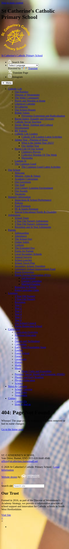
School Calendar (23, 389)
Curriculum (14, 329)
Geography (21, 359)
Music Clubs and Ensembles (36, 371)
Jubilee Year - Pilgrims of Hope (31, 139)
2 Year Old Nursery (25, 296)
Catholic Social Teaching (28, 121)
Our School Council (25, 323)
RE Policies (21, 130)
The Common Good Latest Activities (40, 166)
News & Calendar (17, 386)
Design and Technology (27, 341)
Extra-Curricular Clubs (27, 290)
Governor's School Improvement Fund (35, 269)
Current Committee (31, 281)
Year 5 (18, 317)
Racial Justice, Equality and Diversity (34, 118)
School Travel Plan (25, 263)
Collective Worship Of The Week (39, 154)
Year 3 (18, 311)
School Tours (22, 218)
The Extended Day (25, 248)
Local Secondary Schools (28, 254)
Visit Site (6, 515)
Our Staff (20, 185)
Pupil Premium (22, 206)
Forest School (22, 353)
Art (16, 338)
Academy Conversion (26, 178)
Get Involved (28, 278)
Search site (7, 485)
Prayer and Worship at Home (30, 100)
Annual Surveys (23, 257)
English (19, 350)
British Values (22, 112)
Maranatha (27, 157)
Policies (19, 203)
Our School (14, 169)
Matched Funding (30, 284)
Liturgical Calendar (25, 103)
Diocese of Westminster (27, 94)
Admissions (14, 215)
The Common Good (25, 163)
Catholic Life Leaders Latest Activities (41, 136)
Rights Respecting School (28, 326)
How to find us (23, 404)
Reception (20, 302)
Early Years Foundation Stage (30, 347)
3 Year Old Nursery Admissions (31, 224)
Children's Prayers (31, 151)
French (18, 356)
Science (19, 383)
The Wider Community (27, 97)
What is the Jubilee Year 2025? (37, 142)
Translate (33, 68)
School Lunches (23, 260)
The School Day (23, 239)
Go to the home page (12, 429)
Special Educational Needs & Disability (36, 212)
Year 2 (18, 308)
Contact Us (21, 401)
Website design (9, 477)
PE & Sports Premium (26, 209)
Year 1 (18, 305)
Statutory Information (19, 197)
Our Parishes (21, 91)
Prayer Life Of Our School (29, 148)
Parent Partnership (24, 272)
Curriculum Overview (26, 332)
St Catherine (21, 106)
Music (18, 368)
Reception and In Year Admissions (33, 227)
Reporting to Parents (25, 287)
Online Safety (22, 242)
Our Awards (21, 191)
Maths (18, 365)
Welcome (20, 172)
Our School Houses (25, 109)
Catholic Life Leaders (26, 133)
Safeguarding (22, 233)
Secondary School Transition (30, 266)
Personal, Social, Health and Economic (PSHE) (40, 374)
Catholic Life (15, 88)
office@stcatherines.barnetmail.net (19, 461)
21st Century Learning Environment (34, 188)
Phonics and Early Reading (29, 377)
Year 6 (18, 320)
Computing (21, 344)
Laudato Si (20, 160)
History (19, 362)
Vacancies (20, 194)
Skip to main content (12, 2)
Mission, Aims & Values (27, 175)
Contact (12, 398)
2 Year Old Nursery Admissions (31, 221)
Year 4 (18, 314)
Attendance (21, 236)
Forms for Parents (24, 251)
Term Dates (21, 392)
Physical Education (25, 380)
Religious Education (25, 335)
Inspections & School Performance (33, 200)
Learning (13, 293)
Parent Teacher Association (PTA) (33, 275)
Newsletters (21, 395)
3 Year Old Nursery (25, 299)
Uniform (19, 245)
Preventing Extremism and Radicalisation (43, 115)
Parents (12, 230)
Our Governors (23, 181)
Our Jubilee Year (30, 145)
